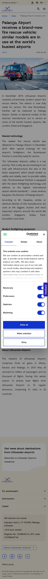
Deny (24, 342)
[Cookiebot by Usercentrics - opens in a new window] (28, 234)
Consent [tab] (9, 242)
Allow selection (24, 333)
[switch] (41, 296)
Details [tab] (24, 242)
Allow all (24, 325)
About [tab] (39, 242)
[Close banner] (44, 234)
